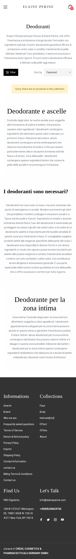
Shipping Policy (12, 455)
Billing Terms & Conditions (18, 474)
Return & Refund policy (16, 436)
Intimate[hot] (47, 418)
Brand (7, 411)
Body (42, 411)
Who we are (10, 418)
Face (42, 405)
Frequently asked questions (19, 424)
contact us (9, 467)
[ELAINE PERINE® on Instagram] (55, 519)
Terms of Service (13, 430)
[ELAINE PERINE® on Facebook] (41, 519)
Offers (43, 430)
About (43, 436)
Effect (43, 424)
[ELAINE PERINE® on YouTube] (62, 519)
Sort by (38, 72)
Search (7, 405)
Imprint (7, 449)
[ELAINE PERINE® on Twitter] (48, 519)
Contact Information (15, 461)
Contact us (10, 480)
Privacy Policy (11, 442)
